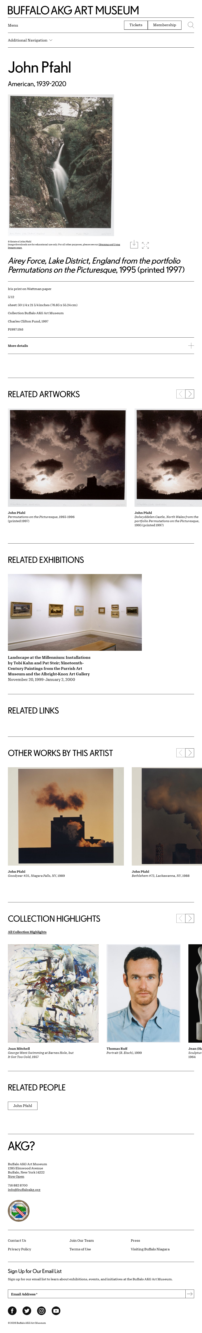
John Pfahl (39, 66)
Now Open (16, 1176)
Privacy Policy (19, 1249)
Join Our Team (81, 1240)
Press (135, 1240)
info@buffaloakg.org (24, 1189)
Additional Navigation (27, 40)
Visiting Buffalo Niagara (150, 1249)
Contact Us (17, 1240)
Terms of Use (80, 1249)
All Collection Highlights (27, 932)
